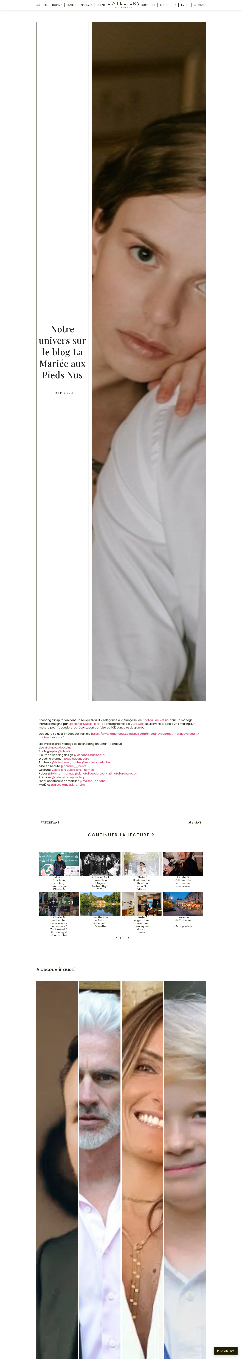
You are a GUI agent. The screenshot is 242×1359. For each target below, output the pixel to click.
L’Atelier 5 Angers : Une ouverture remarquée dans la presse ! (141, 925)
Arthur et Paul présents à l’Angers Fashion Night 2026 (100, 883)
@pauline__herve (73, 766)
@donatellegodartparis (91, 773)
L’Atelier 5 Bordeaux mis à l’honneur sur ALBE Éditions (141, 883)
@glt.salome (60, 785)
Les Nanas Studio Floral (84, 724)
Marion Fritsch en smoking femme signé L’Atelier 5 (58, 883)
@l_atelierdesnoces (122, 773)
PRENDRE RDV (225, 1351)
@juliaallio (65, 751)
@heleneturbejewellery (68, 777)
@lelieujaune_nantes (66, 762)
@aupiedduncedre (76, 759)
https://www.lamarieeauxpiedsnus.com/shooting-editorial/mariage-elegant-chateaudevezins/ (119, 735)
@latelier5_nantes (80, 770)
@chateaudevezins (58, 747)
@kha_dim (77, 785)
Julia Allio (137, 724)
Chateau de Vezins (155, 720)
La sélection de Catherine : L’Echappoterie (184, 922)
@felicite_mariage (61, 773)
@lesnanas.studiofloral (89, 755)
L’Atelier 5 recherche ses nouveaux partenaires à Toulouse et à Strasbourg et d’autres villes (58, 926)
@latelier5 (59, 770)
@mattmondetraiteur (97, 762)
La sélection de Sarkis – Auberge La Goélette (100, 922)
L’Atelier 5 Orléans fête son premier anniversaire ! (183, 882)
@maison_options (92, 781)
